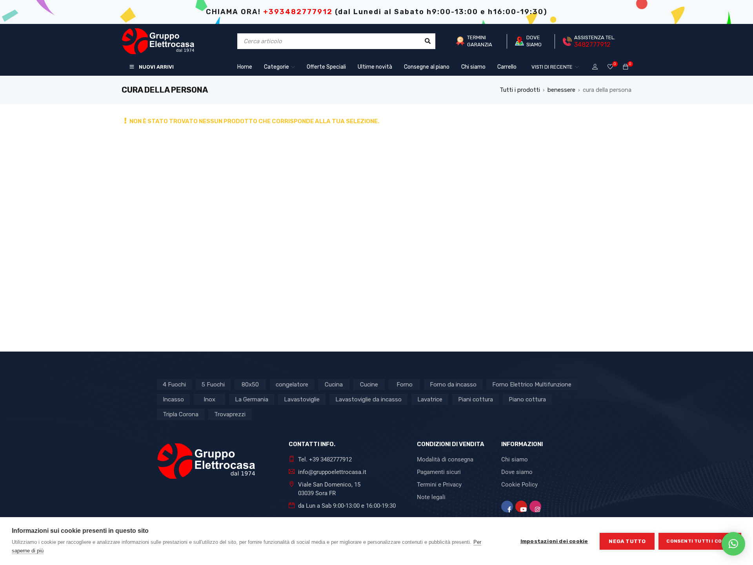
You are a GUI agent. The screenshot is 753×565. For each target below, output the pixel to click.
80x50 (250, 384)
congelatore (292, 384)
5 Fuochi (213, 384)
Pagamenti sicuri (439, 472)
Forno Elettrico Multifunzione (531, 384)
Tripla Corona (180, 414)
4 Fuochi (174, 384)
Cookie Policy (519, 484)
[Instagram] (535, 506)
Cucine (369, 384)
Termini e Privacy (439, 484)
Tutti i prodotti (520, 89)
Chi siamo (514, 459)
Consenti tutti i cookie (699, 541)
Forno (405, 384)
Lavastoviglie (302, 399)
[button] (733, 544)
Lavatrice (429, 399)
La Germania (251, 399)
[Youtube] (521, 506)
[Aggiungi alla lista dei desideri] (610, 67)
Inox (209, 399)
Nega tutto (627, 541)
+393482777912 (298, 11)
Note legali (431, 497)
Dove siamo (517, 472)
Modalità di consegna (445, 459)
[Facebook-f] (507, 506)
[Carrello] (625, 67)
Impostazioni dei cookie (554, 541)
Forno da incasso (453, 384)
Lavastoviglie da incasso (368, 399)
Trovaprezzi (230, 414)
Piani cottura (475, 399)
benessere (561, 89)
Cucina (334, 384)
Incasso (173, 399)
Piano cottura (527, 399)
